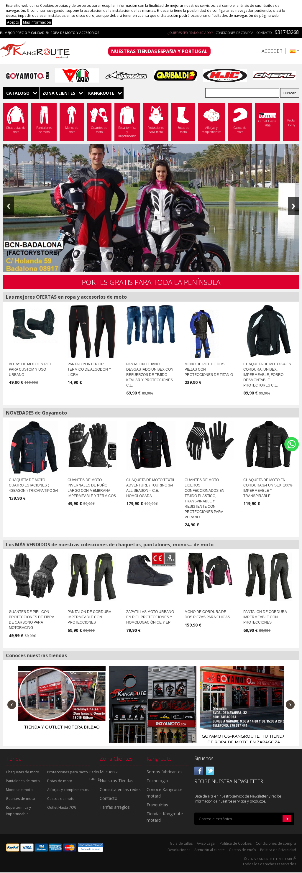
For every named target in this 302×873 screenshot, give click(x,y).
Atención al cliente (209, 849)
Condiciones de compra (234, 32)
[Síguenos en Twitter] (210, 770)
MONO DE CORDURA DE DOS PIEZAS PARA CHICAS (207, 614)
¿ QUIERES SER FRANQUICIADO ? (190, 32)
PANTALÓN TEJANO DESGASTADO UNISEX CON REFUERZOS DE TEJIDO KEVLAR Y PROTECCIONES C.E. (149, 374)
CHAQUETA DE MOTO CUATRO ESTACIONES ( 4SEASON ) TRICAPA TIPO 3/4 (33, 485)
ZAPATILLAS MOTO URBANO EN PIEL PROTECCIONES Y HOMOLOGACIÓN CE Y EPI (150, 617)
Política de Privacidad (278, 849)
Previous (8, 206)
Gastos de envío (242, 849)
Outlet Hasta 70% (61, 807)
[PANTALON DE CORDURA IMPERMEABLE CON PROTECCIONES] (92, 577)
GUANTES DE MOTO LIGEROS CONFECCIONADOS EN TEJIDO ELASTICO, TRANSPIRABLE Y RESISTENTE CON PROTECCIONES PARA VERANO (204, 498)
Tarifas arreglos (115, 807)
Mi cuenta (109, 772)
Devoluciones (179, 849)
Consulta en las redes (120, 789)
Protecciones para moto (67, 772)
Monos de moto (19, 789)
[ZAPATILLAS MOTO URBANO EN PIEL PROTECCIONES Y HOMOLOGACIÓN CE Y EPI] (151, 570)
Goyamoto (37, 51)
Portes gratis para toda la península (151, 282)
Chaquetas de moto (22, 772)
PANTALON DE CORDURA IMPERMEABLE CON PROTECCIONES (89, 617)
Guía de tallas (181, 843)
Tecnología (157, 780)
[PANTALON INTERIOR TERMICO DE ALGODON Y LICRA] (92, 332)
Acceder (272, 51)
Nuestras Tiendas (116, 780)
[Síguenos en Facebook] (198, 770)
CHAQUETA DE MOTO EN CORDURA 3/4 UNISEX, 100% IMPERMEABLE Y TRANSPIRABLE (268, 488)
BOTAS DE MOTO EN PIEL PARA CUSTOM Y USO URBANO (30, 369)
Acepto (13, 22)
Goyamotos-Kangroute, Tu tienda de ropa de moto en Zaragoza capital (243, 742)
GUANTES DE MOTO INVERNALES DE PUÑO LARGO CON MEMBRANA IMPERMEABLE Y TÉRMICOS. (92, 488)
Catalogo (17, 93)
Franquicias (157, 805)
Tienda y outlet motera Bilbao (62, 727)
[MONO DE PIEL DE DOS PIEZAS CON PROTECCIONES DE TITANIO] (202, 337)
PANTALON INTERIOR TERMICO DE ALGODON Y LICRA (89, 369)
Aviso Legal (206, 843)
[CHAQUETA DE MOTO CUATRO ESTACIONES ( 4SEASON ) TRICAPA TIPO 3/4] (33, 448)
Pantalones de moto (23, 780)
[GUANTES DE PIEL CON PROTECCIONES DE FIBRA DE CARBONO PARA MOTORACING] (33, 575)
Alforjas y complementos (68, 789)
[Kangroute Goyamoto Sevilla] (152, 710)
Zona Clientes (58, 93)
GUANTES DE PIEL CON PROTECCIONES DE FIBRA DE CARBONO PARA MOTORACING (31, 620)
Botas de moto (59, 780)
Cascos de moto (61, 798)
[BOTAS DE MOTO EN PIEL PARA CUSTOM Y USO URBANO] (33, 324)
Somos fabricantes (165, 772)
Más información (37, 22)
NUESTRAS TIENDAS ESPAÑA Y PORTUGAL (159, 51)
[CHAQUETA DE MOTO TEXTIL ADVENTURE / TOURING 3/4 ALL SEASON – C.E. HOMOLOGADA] (151, 445)
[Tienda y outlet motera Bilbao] (62, 693)
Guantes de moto (20, 798)
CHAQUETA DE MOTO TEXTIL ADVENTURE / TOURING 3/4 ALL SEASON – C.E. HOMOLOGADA (150, 488)
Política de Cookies (236, 843)
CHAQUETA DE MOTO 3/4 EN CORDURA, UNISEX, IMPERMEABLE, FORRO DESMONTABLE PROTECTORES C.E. (267, 374)
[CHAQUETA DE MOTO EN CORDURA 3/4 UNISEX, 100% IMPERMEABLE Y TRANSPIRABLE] (268, 444)
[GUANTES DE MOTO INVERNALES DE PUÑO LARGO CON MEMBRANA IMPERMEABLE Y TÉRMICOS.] (92, 445)
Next (293, 206)
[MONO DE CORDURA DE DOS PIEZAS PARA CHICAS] (209, 574)
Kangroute (101, 93)
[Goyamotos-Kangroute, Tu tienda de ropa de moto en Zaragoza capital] (243, 698)
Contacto (264, 32)
